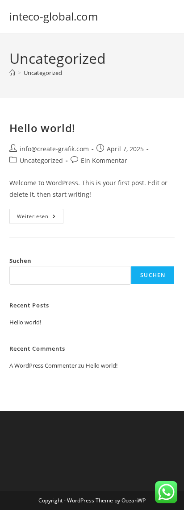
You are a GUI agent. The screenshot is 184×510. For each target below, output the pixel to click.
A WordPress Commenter (43, 365)
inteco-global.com (53, 16)
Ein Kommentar (104, 160)
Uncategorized (43, 73)
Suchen (20, 261)
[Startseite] (12, 73)
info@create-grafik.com (54, 149)
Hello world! (42, 127)
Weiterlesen (40, 218)
